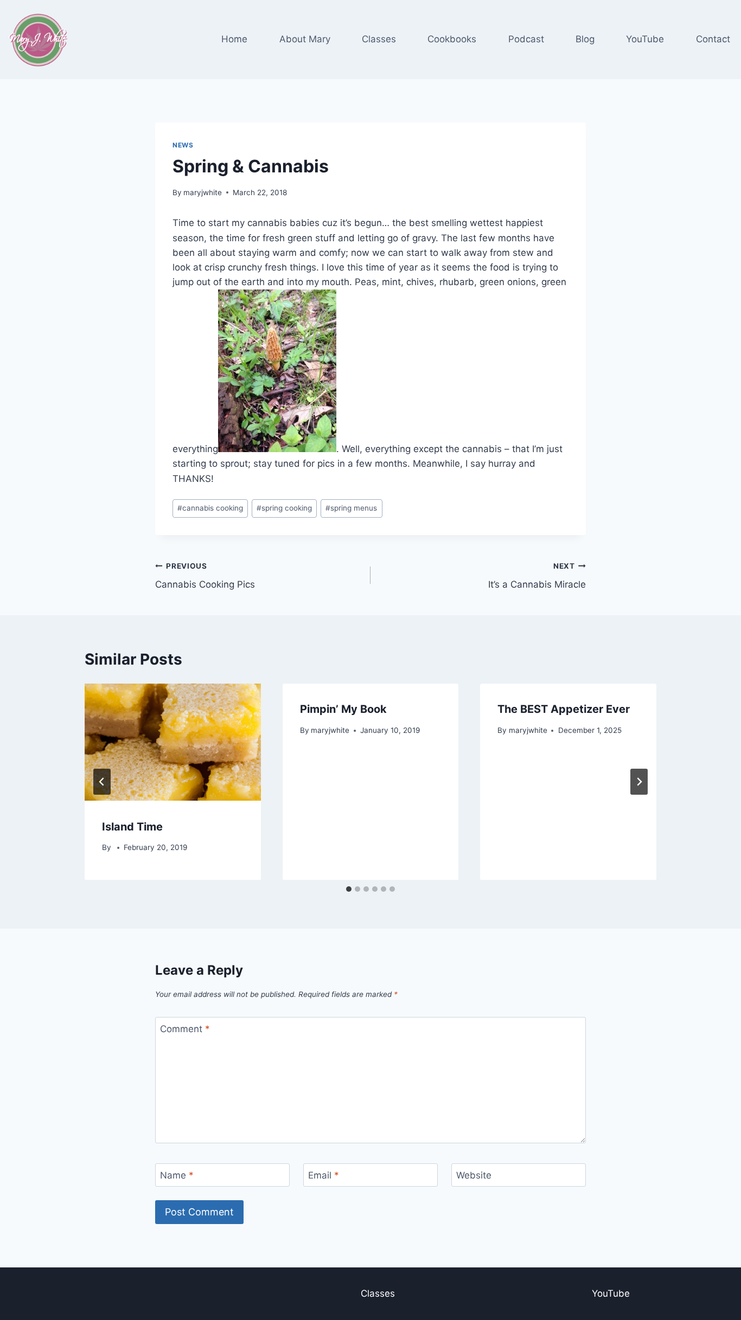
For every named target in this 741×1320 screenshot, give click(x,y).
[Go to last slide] (102, 782)
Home (234, 39)
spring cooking (284, 508)
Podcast (526, 39)
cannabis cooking (210, 508)
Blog (585, 39)
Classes (379, 39)
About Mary (304, 39)
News (183, 145)
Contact (713, 39)
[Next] (639, 782)
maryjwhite (202, 192)
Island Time (132, 826)
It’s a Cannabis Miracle (537, 576)
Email (323, 1175)
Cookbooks (451, 39)
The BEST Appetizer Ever (563, 709)
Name (177, 1175)
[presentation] (173, 742)
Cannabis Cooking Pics (205, 576)
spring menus (351, 508)
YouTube (645, 39)
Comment (185, 1028)
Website (473, 1175)
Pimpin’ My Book (343, 709)
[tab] (349, 889)
